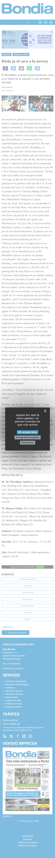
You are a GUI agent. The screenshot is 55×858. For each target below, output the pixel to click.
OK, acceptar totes (27, 432)
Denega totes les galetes (27, 437)
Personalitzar (27, 442)
